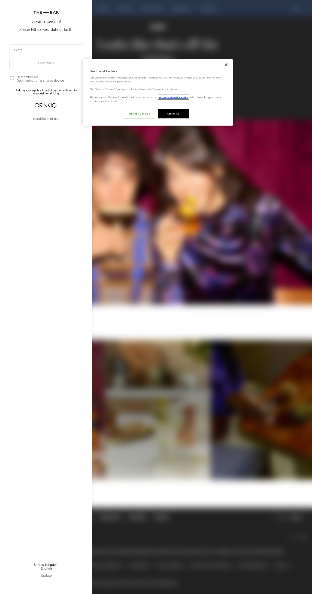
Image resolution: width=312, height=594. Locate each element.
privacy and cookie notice (173, 97)
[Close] (226, 65)
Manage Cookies (139, 113)
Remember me (28, 77)
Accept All (173, 113)
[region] (158, 92)
